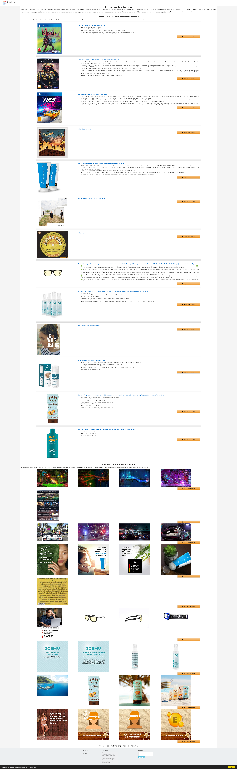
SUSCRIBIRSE (142, 757)
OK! (231, 767)
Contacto (85, 753)
